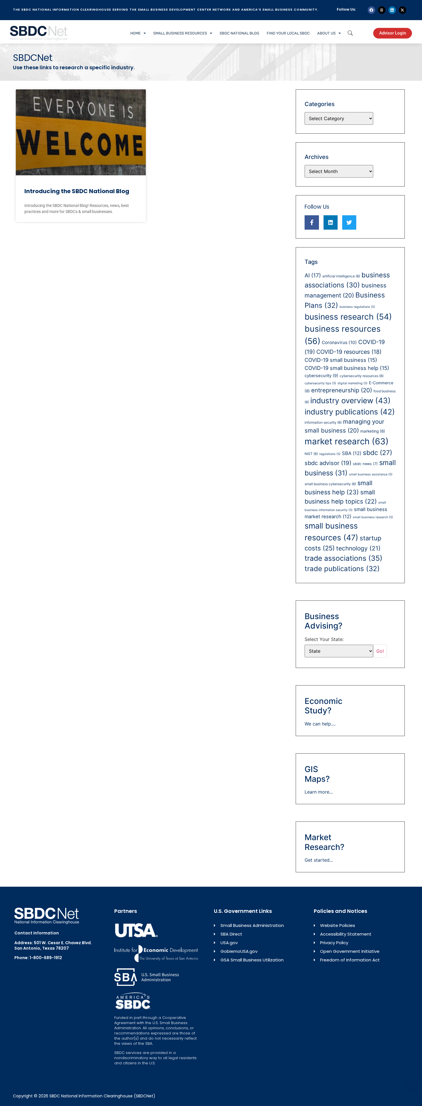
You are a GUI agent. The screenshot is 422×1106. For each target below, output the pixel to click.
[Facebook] (371, 10)
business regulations (357, 307)
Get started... (319, 860)
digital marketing (352, 383)
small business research (373, 517)
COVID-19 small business (341, 360)
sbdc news (365, 464)
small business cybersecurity (330, 484)
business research (348, 317)
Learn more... (319, 792)
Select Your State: (324, 639)
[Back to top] (410, 1086)
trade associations (343, 558)
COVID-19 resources (349, 351)
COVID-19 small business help (347, 368)
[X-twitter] (402, 10)
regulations (329, 454)
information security (323, 422)
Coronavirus (339, 342)
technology (358, 548)
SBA (351, 453)
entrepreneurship (341, 390)
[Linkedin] (392, 10)
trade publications (342, 568)
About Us (326, 33)
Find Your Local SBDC (288, 33)
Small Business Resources (180, 33)
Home (135, 33)
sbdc (377, 453)
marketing (372, 431)
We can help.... (320, 724)
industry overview (350, 400)
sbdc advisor (328, 463)
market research (347, 441)
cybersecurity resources (362, 376)
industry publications (350, 411)
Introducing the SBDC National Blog (76, 191)
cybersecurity (321, 375)
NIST (311, 454)
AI (313, 275)
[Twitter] (349, 222)
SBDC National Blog (239, 33)
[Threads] (382, 10)
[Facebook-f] (312, 222)
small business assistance (370, 474)
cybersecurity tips (320, 383)
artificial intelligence (341, 276)
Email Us (23, 967)
